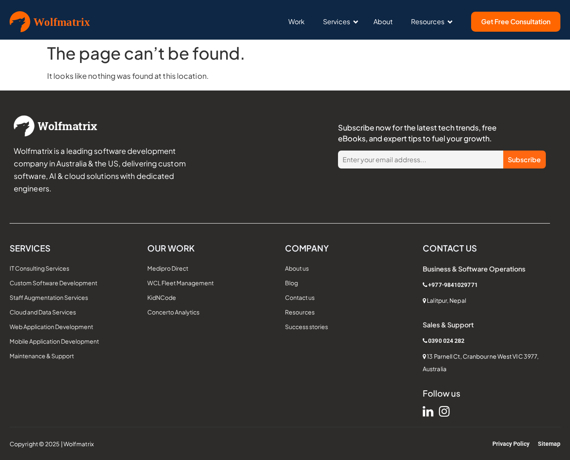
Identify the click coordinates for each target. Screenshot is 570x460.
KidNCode (161, 297)
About (383, 21)
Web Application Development (51, 326)
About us (297, 268)
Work (296, 21)
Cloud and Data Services (43, 312)
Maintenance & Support (42, 355)
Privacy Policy (511, 443)
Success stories (306, 326)
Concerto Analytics (173, 312)
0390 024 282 (446, 340)
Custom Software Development (53, 283)
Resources (427, 21)
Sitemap (549, 443)
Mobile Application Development (54, 341)
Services (336, 21)
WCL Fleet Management (180, 283)
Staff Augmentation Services (49, 297)
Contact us (300, 297)
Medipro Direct (167, 268)
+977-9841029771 (453, 285)
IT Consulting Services (39, 268)
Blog (291, 283)
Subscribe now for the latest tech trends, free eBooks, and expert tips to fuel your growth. (417, 133)
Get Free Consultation (515, 21)
